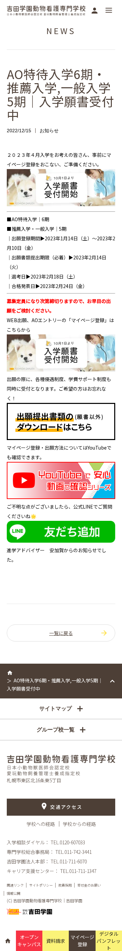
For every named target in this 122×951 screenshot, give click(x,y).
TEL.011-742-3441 (73, 851)
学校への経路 (41, 823)
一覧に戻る (61, 633)
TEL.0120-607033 (67, 842)
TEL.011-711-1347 (78, 870)
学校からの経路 (79, 823)
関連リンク (15, 885)
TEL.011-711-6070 (68, 861)
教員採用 (65, 885)
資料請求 (55, 940)
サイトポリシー (41, 885)
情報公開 (13, 893)
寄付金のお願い (89, 885)
